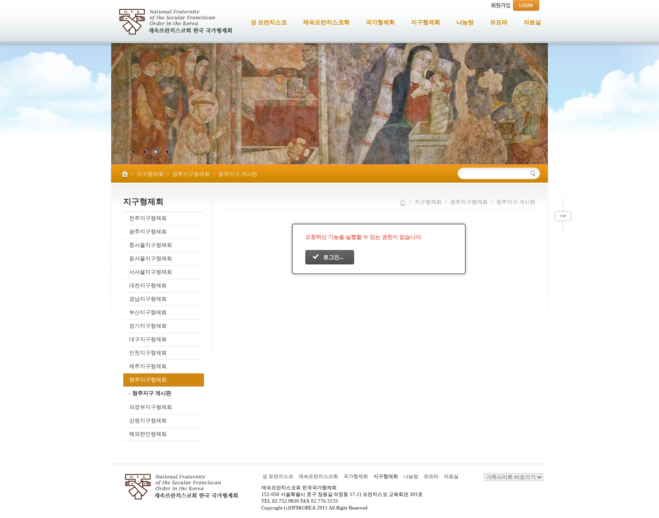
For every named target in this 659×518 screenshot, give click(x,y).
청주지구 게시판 (237, 174)
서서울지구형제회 (150, 272)
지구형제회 (150, 174)
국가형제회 (355, 476)
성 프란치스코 (277, 476)
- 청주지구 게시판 (150, 393)
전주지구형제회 (148, 218)
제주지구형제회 (148, 366)
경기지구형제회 (148, 326)
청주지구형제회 (191, 174)
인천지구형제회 (148, 353)
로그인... (333, 257)
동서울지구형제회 (150, 258)
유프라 (431, 476)
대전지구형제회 (148, 285)
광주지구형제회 (148, 231)
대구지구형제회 (148, 339)
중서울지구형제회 (150, 245)
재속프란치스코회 (318, 476)
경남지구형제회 (148, 299)
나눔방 (410, 476)
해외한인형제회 (148, 434)
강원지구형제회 (148, 420)
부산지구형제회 (148, 312)
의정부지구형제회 (150, 407)
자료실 (451, 476)
